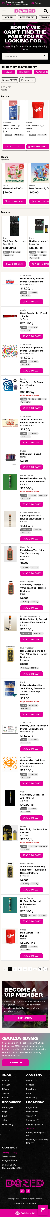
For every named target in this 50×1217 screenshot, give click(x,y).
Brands (5, 1097)
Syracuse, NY (32, 1120)
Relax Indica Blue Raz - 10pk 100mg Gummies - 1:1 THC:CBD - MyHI (32, 688)
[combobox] (21, 56)
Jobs (4, 1120)
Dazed (23, 451)
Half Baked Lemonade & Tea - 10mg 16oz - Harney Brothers (33, 653)
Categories (7, 1085)
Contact (30, 1085)
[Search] (44, 56)
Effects (5, 1089)
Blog (4, 1116)
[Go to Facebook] (22, 1191)
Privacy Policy (19, 1203)
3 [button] (20, 969)
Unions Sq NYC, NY (35, 1124)
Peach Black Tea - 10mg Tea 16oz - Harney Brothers (32, 553)
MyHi (22, 682)
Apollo (23, 310)
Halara (5, 185)
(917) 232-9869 (9, 1156)
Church (23, 792)
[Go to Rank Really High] (25, 1213)
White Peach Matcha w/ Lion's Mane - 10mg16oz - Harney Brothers (33, 869)
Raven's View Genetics (30, 512)
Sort (22, 77)
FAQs (4, 1111)
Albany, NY (31, 1116)
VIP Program (8, 1107)
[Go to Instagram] (28, 1191)
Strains (5, 1093)
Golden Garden (26, 475)
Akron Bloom (25, 275)
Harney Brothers (27, 547)
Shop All (6, 1080)
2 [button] (14, 969)
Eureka (23, 379)
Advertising (31, 1097)
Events (29, 1093)
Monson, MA (32, 1111)
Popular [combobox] (25, 80)
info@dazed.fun (9, 1160)
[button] (22, 3)
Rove (5, 238)
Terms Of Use (31, 1203)
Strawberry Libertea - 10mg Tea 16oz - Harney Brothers (33, 587)
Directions (31, 1089)
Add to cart (15, 201)
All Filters (11, 80)
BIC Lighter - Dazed (30, 454)
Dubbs (23, 930)
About (29, 1080)
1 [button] (9, 969)
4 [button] (25, 969)
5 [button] (30, 969)
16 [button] (40, 969)
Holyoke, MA (32, 1107)
